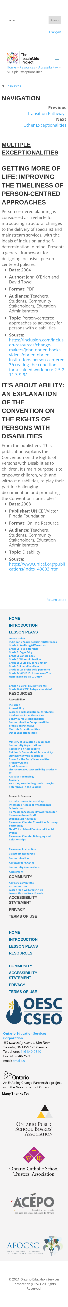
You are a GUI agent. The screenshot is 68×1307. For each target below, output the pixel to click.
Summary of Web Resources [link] (26, 755)
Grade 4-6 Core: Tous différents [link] (27, 685)
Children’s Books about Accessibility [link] (31, 752)
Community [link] (20, 877)
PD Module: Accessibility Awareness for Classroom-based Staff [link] (33, 813)
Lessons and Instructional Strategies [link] (31, 712)
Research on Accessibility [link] (24, 748)
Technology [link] (16, 825)
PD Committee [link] (18, 886)
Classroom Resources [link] (22, 853)
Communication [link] (19, 858)
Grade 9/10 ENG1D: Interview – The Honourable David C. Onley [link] (30, 674)
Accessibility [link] (16, 708)
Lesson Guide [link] (17, 638)
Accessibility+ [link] (48, 67)
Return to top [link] (56, 599)
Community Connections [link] (24, 867)
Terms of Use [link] (23, 916)
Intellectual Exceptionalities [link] (26, 715)
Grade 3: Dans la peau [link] (22, 656)
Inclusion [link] (14, 705)
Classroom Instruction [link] (22, 849)
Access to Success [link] (20, 796)
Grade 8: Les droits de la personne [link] (29, 669)
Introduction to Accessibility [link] (26, 801)
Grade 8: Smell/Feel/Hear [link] (24, 666)
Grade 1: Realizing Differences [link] (27, 645)
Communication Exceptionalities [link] (29, 722)
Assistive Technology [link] (21, 776)
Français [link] (55, 32)
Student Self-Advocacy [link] (22, 818)
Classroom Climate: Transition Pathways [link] (33, 822)
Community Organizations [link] (25, 745)
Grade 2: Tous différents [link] (23, 648)
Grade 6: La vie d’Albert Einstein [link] (28, 662)
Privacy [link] (17, 909)
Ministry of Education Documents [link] (29, 742)
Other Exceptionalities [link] (44, 125)
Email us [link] (19, 1060)
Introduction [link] (23, 625)
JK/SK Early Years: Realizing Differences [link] (33, 642)
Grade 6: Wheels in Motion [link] (25, 659)
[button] (57, 58)
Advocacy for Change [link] (21, 862)
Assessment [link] (16, 871)
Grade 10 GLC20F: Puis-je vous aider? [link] (30, 689)
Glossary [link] (14, 780)
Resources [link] (27, 67)
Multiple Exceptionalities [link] (24, 729)
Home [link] (11, 67)
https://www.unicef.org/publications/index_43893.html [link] (37, 566)
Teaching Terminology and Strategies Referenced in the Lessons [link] (32, 785)
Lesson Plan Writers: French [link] (26, 893)
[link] (34, 1137)
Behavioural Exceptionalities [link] (26, 718)
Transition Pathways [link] (46, 113)
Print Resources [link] (18, 766)
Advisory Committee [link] (21, 882)
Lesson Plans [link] (23, 632)
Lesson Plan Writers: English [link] (26, 890)
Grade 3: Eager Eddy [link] (20, 652)
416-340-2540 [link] (30, 1051)
